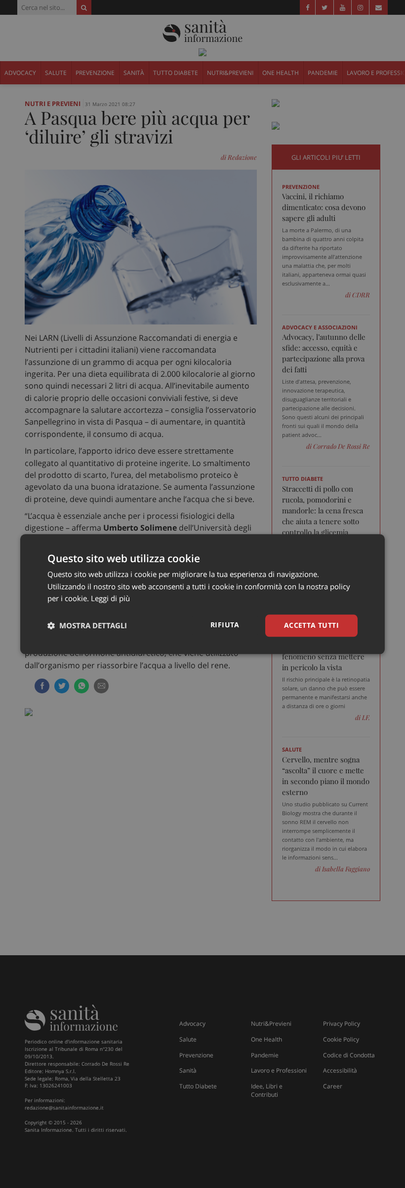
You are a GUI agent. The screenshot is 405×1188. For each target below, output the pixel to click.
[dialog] (202, 594)
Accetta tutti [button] (311, 625)
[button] (87, 625)
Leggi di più (110, 599)
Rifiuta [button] (225, 624)
